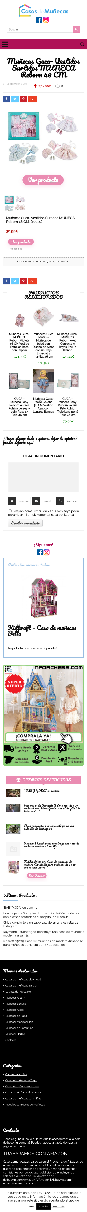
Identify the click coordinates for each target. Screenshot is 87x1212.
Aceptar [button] (43, 1206)
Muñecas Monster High (19, 1021)
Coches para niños (16, 1074)
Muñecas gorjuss (15, 1003)
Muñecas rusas (14, 1009)
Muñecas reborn (15, 997)
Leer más (58, 1206)
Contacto (10, 1040)
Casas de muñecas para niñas (23, 1098)
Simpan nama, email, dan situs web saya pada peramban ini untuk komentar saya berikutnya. (43, 513)
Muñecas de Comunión (19, 1027)
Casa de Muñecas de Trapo (21, 1080)
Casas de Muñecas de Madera (23, 1092)
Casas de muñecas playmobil (23, 979)
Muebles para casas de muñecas (25, 1104)
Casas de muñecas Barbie (20, 985)
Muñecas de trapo (16, 1015)
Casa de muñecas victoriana (22, 1086)
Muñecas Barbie (15, 1034)
